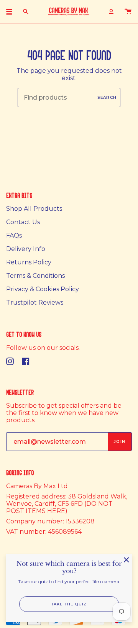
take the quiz (69, 604)
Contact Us (23, 222)
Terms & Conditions (35, 275)
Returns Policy (28, 262)
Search (107, 97)
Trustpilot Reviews (34, 302)
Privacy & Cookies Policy (42, 289)
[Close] (126, 560)
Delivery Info (25, 249)
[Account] (111, 11)
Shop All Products (34, 208)
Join (119, 441)
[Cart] (128, 11)
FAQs (14, 235)
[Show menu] (12, 11)
